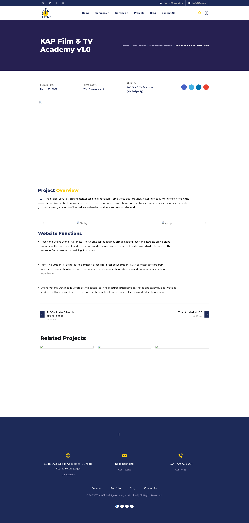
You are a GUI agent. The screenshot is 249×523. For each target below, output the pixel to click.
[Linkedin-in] (63, 3)
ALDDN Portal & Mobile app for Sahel (65, 378)
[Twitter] (50, 3)
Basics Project (117, 384)
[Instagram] (43, 3)
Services (120, 13)
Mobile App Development (62, 385)
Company (101, 13)
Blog (153, 13)
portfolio (139, 45)
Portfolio (115, 488)
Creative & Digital (115, 388)
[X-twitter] (127, 506)
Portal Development (60, 388)
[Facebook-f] (57, 3)
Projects (139, 13)
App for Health (175, 387)
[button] (43, 223)
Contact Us (168, 13)
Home (85, 13)
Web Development (160, 45)
